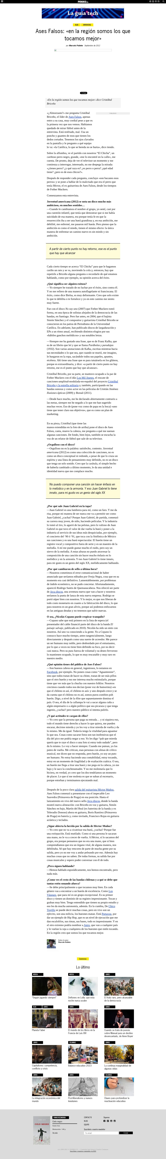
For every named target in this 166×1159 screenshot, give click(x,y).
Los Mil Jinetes (85, 377)
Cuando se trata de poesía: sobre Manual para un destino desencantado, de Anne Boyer (118, 1033)
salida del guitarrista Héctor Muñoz (94, 789)
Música (35, 974)
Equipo (86, 1124)
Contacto (88, 1117)
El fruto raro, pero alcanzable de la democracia (118, 999)
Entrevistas (87, 25)
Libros (107, 974)
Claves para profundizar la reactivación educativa (116, 1100)
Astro (87, 925)
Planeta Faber (38, 1030)
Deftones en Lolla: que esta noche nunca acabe (81, 999)
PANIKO (83, 1)
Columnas (72, 1042)
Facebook (52, 671)
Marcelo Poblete (76, 45)
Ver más (54, 1133)
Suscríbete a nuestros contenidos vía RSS (83, 1151)
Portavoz (106, 913)
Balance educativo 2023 (80, 1065)
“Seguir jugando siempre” (44, 997)
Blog (76, 25)
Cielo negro (57, 1121)
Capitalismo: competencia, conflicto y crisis (44, 1067)
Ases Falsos (75, 116)
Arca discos (56, 591)
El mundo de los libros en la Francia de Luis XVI (81, 1032)
